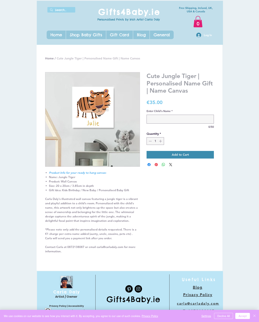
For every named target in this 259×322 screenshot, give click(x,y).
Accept (243, 316)
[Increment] (160, 141)
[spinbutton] (155, 141)
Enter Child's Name (160, 111)
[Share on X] (170, 164)
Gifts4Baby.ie (129, 12)
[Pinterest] (129, 289)
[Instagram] (138, 289)
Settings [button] (206, 316)
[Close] (254, 316)
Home (49, 58)
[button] (86, 35)
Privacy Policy (58, 306)
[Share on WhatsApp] (163, 164)
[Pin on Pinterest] (156, 164)
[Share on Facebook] (149, 164)
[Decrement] (149, 141)
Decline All (223, 316)
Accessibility (76, 306)
